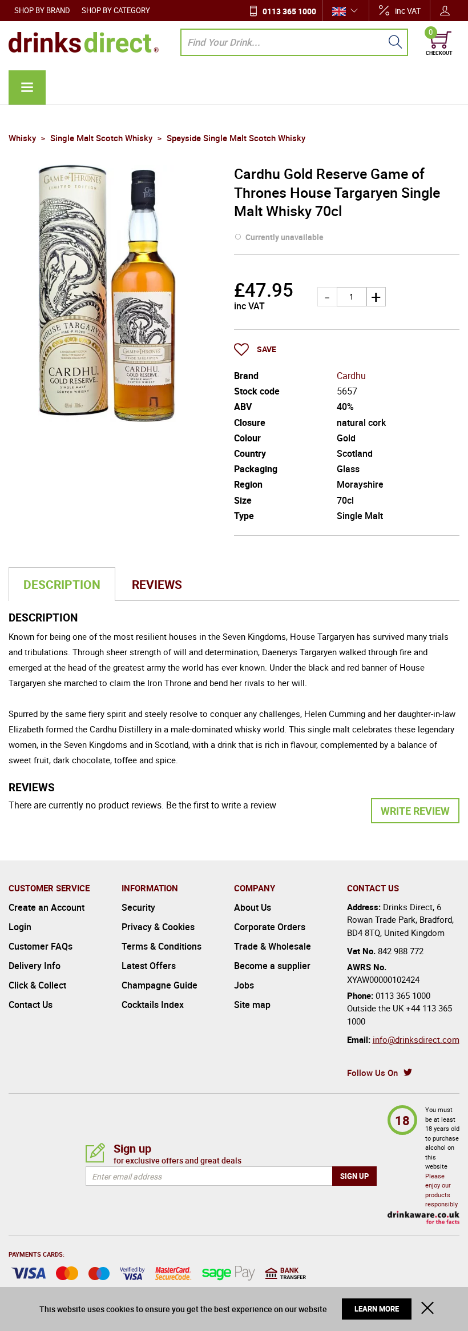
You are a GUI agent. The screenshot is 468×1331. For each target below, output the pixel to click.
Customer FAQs (40, 946)
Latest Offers (149, 965)
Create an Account (46, 907)
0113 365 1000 (289, 11)
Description (61, 584)
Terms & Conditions (161, 946)
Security (138, 907)
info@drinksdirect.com (416, 1039)
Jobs (244, 985)
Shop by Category (116, 10)
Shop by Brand (42, 10)
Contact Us (31, 1004)
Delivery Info (34, 965)
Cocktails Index (153, 1004)
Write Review (415, 811)
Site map (252, 1004)
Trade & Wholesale (272, 946)
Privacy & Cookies (158, 926)
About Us (252, 907)
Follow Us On (372, 1072)
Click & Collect (37, 985)
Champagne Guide (159, 985)
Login (20, 926)
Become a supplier (272, 965)
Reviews (157, 584)
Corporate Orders (269, 926)
